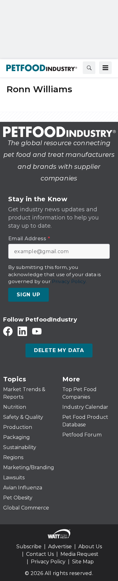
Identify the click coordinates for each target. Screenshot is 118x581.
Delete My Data (59, 350)
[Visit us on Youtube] (37, 331)
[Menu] (105, 67)
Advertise (60, 547)
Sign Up (28, 295)
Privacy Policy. (69, 281)
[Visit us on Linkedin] (22, 331)
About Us (90, 547)
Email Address (29, 238)
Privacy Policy (48, 562)
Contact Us (40, 554)
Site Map (83, 562)
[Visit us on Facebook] (8, 331)
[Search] (89, 67)
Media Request (79, 554)
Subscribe (29, 547)
